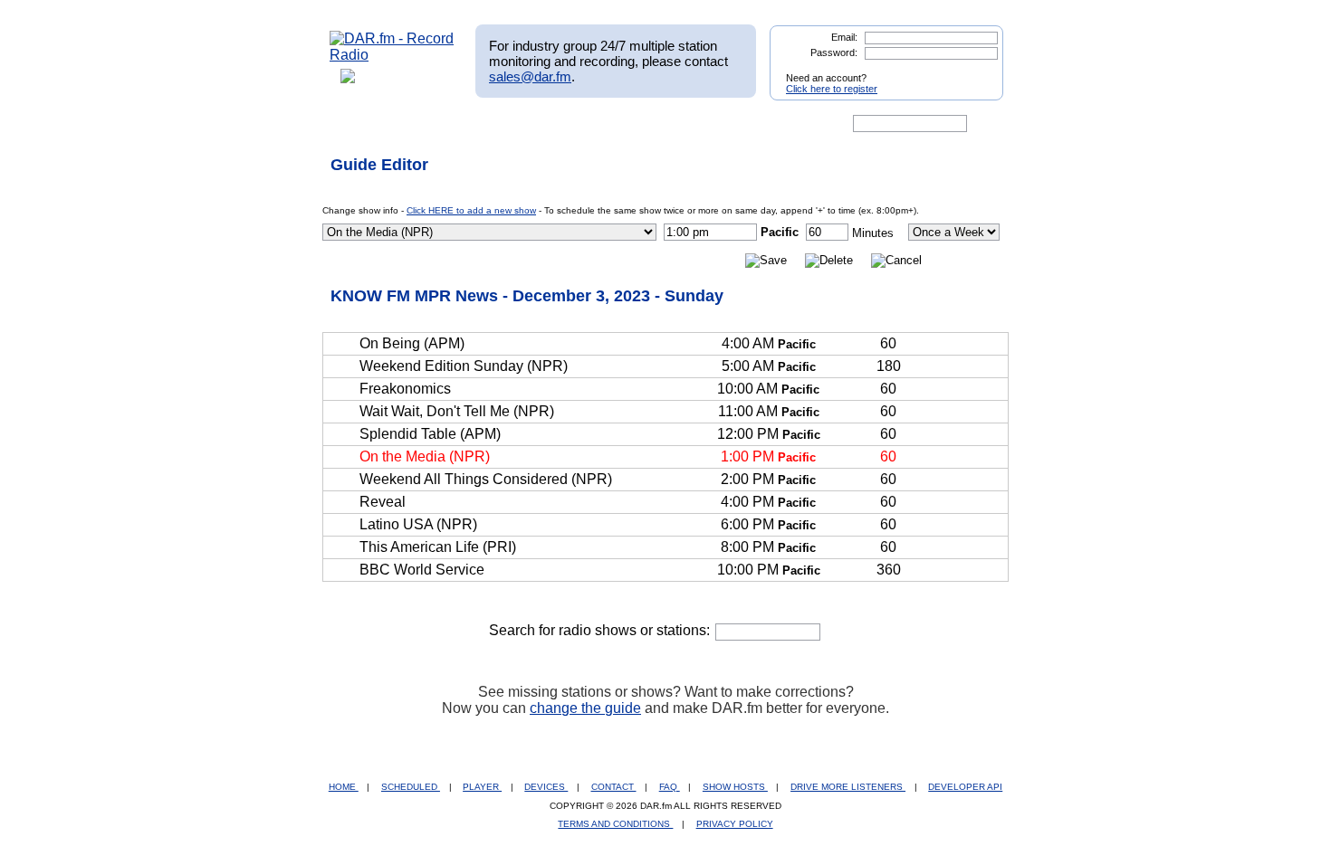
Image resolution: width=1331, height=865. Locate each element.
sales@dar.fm (530, 76)
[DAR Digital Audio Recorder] (360, 124)
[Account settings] (753, 124)
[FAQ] (681, 124)
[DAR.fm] (392, 54)
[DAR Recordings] (449, 124)
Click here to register (831, 88)
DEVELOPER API (965, 787)
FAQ (669, 787)
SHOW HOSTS (735, 787)
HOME (344, 787)
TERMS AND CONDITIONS (615, 824)
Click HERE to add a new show (471, 210)
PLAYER (482, 787)
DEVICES (546, 787)
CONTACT (614, 787)
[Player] (537, 124)
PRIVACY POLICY (734, 824)
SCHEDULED (410, 787)
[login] (975, 70)
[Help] (612, 124)
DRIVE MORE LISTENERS (847, 787)
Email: (844, 37)
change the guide (585, 708)
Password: (833, 52)
